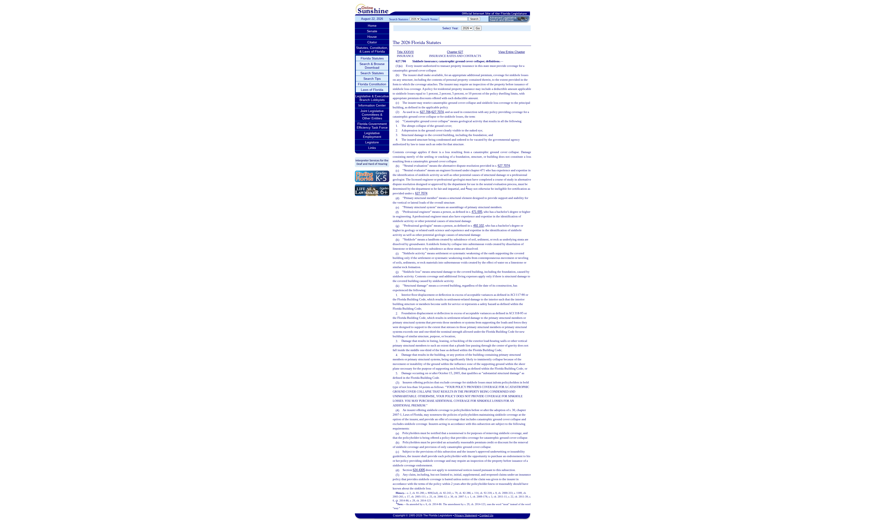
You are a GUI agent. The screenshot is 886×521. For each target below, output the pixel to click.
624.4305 (419, 470)
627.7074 (437, 112)
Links (372, 148)
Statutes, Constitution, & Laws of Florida (372, 49)
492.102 (478, 226)
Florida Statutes (372, 58)
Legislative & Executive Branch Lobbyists (372, 98)
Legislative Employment (372, 135)
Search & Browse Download (372, 65)
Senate (372, 31)
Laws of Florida (372, 90)
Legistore (372, 142)
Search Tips (372, 78)
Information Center (372, 105)
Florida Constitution (372, 84)
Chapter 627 (455, 52)
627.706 (425, 112)
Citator (372, 42)
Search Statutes (372, 73)
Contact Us (486, 515)
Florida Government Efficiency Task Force (372, 125)
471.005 (477, 212)
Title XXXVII (405, 52)
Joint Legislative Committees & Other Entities (372, 114)
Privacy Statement (466, 515)
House (372, 36)
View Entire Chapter (511, 52)
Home (372, 25)
